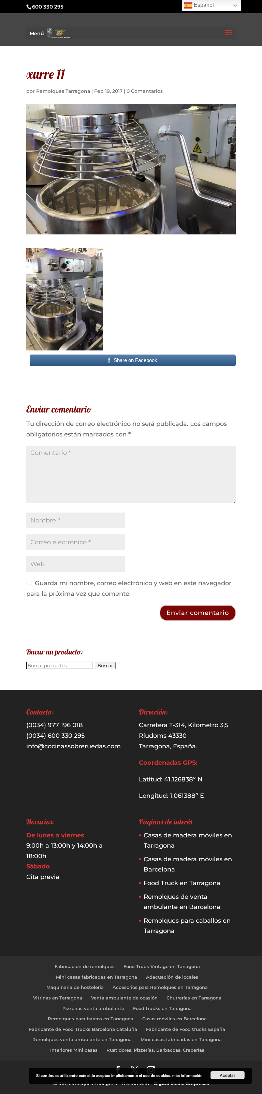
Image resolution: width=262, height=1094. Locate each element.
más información (187, 1075)
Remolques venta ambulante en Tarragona (82, 1039)
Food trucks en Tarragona (162, 1008)
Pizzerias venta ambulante (93, 1008)
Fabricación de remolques (85, 966)
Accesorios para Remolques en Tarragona (160, 987)
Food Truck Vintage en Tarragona (161, 966)
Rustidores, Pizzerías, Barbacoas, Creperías (155, 1050)
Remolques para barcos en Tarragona (90, 1018)
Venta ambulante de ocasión (124, 998)
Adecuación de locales (172, 977)
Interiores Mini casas (74, 1050)
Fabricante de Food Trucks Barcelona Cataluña (83, 1029)
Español (203, 5)
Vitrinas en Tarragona (57, 998)
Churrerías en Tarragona (193, 998)
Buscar (105, 665)
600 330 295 (47, 6)
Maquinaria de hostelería (75, 987)
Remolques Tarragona (63, 91)
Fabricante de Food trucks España (185, 1029)
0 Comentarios (145, 91)
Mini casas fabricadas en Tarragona (96, 977)
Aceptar (227, 1075)
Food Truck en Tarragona (182, 883)
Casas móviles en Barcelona (174, 1018)
